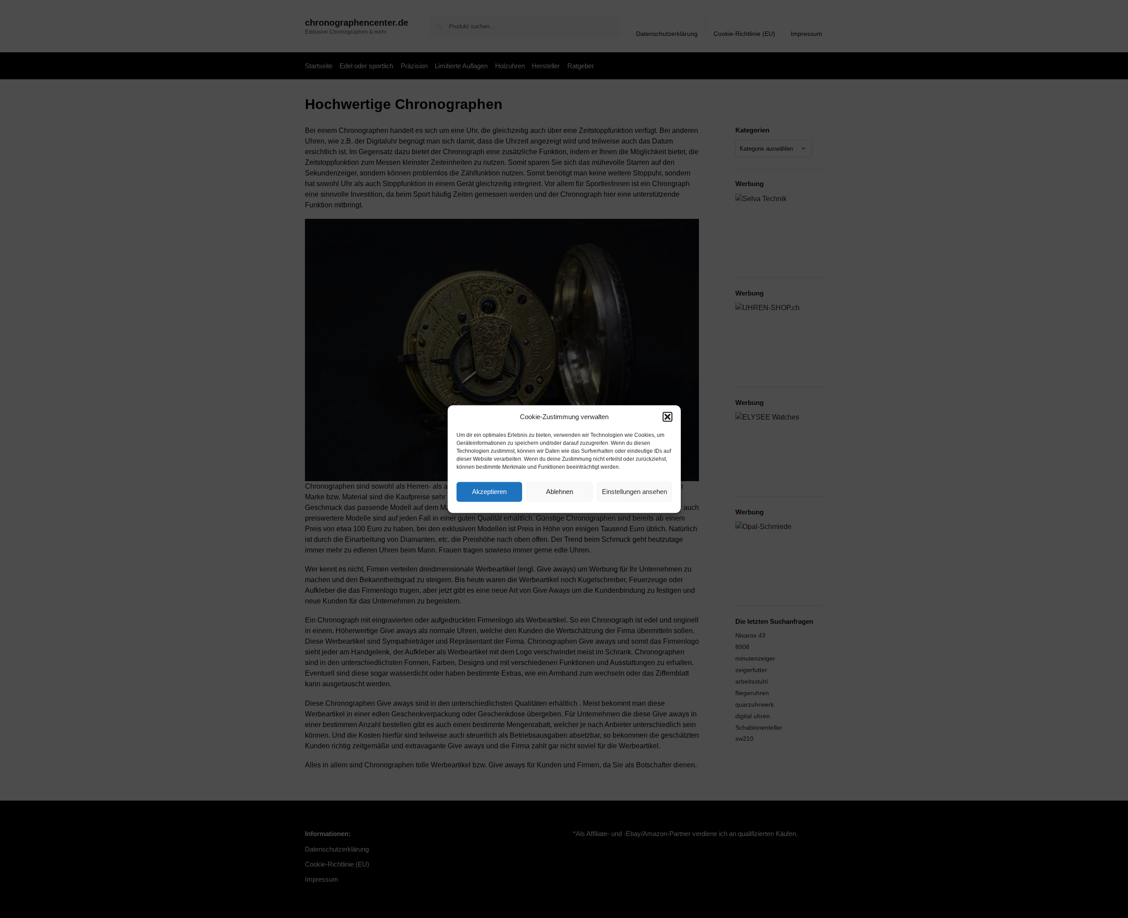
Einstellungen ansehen (634, 491)
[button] (667, 416)
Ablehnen (559, 491)
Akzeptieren (489, 491)
